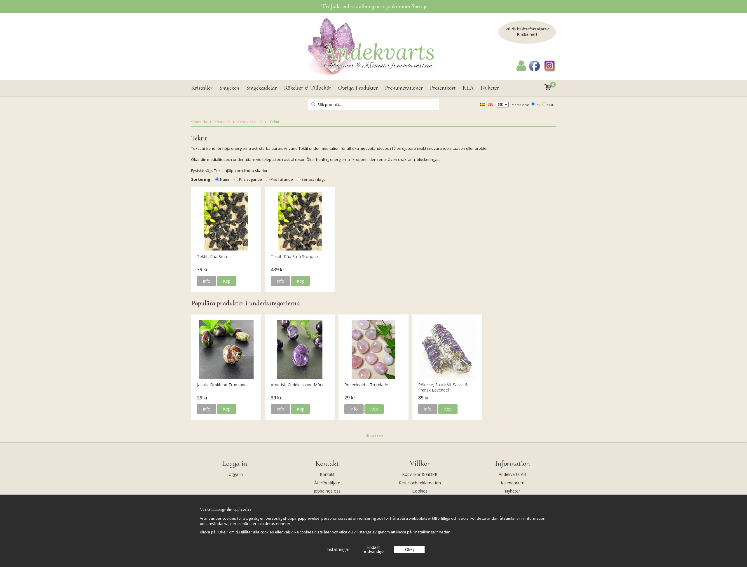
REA (468, 87)
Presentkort (442, 87)
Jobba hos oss (327, 491)
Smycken (229, 87)
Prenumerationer (404, 87)
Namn (225, 179)
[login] (521, 69)
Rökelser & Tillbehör (307, 87)
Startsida (199, 121)
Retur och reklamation (420, 483)
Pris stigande (250, 179)
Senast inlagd (313, 179)
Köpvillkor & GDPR (419, 474)
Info (206, 281)
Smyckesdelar (261, 87)
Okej (409, 549)
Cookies (419, 491)
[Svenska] (482, 104)
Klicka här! (527, 34)
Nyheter (490, 87)
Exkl (550, 104)
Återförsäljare (327, 483)
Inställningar (338, 549)
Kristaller (201, 87)
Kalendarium (512, 483)
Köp (227, 281)
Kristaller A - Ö (250, 121)
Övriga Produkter (358, 87)
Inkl (538, 104)
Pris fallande (281, 179)
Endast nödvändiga (374, 549)
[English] (490, 104)
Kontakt (327, 474)
